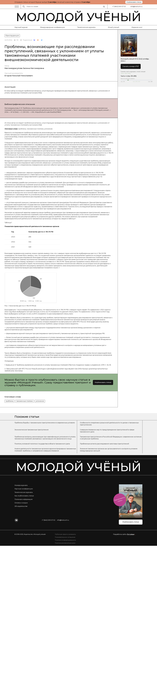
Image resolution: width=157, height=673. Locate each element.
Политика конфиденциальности (65, 540)
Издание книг (137, 27)
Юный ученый (113, 27)
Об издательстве (21, 506)
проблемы (10, 401)
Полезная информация (24, 499)
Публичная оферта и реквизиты (65, 534)
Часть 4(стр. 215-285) (128, 76)
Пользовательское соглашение (65, 537)
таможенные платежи (24, 401)
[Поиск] (104, 6)
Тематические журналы (86, 27)
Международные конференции (52, 27)
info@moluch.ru (136, 6)
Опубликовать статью (133, 2)
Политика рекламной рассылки (65, 543)
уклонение (40, 401)
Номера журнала (21, 485)
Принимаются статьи (119, 499)
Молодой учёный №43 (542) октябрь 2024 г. (135, 60)
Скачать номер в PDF (130, 66)
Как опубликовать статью (24, 496)
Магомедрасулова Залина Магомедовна (24, 68)
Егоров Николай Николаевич (19, 76)
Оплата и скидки (21, 503)
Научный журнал (21, 27)
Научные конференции (24, 489)
